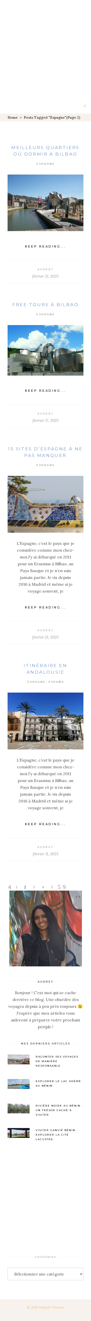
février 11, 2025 (45, 853)
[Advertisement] (45, 48)
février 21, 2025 (45, 276)
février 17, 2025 (46, 420)
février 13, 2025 (45, 637)
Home (13, 117)
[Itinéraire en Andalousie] (45, 721)
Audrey (45, 269)
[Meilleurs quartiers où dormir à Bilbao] (45, 203)
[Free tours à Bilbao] (45, 350)
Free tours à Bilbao (45, 304)
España (56, 681)
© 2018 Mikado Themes (45, 1307)
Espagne (45, 163)
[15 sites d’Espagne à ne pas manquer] (45, 504)
